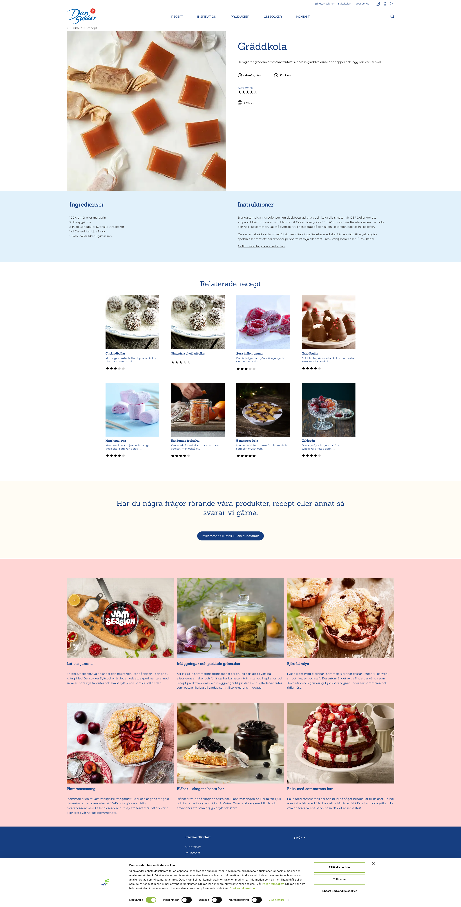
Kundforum (193, 846)
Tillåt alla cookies (339, 867)
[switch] (187, 900)
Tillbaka (76, 28)
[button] (177, 16)
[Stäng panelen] (373, 863)
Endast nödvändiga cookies (339, 890)
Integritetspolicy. (273, 883)
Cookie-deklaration (242, 888)
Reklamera (192, 853)
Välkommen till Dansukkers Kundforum (230, 536)
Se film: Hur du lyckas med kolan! (261, 246)
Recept (92, 28)
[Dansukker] (82, 16)
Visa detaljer (276, 899)
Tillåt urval (339, 879)
